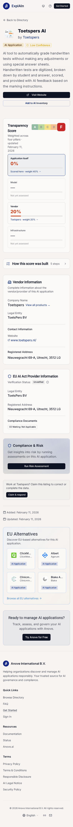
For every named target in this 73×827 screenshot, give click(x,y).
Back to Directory (17, 20)
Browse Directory (13, 697)
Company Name (18, 300)
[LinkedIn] (44, 815)
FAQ (5, 703)
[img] (48, 127)
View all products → (38, 305)
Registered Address (20, 404)
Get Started (62, 6)
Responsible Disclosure (17, 776)
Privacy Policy (11, 763)
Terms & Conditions (15, 770)
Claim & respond (16, 494)
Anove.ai (8, 746)
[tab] (36, 165)
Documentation (12, 733)
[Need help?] (50, 6)
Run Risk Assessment (36, 466)
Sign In (7, 716)
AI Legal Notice (12, 783)
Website (13, 335)
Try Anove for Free (36, 637)
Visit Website (39, 94)
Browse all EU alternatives (22, 598)
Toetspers (31, 37)
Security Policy (12, 789)
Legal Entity (15, 313)
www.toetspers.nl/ (23, 340)
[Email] (50, 815)
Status (7, 740)
